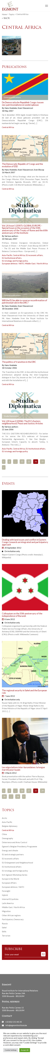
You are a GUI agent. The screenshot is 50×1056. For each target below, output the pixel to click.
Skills (4, 931)
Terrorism (6, 935)
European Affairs (9, 883)
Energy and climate (10, 850)
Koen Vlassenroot (25, 108)
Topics (11, 14)
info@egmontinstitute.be (16, 1025)
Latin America (8, 903)
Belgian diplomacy (9, 826)
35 (42, 462)
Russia (5, 923)
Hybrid (5, 895)
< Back (6, 18)
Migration (6, 911)
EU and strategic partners (13, 854)
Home (4, 14)
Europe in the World (10, 879)
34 (18, 797)
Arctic (4, 818)
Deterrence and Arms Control (14, 842)
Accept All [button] (24, 1050)
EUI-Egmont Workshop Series (14, 875)
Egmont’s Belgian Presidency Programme (19, 846)
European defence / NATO (13, 263)
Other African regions (11, 915)
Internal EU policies (10, 899)
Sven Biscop (39, 170)
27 (29, 791)
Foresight (6, 891)
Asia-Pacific (7, 255)
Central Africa (8, 127)
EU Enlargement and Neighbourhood (17, 862)
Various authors (11, 236)
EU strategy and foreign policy (15, 261)
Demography (7, 838)
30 (4, 797)
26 (22, 791)
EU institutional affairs (11, 258)
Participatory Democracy (13, 919)
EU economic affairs (34, 255)
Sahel (4, 927)
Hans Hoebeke (11, 108)
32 (22, 462)
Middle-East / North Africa (36, 263)
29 (42, 791)
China (4, 834)
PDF (6, 98)
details (31, 98)
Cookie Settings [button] (11, 1050)
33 (29, 462)
